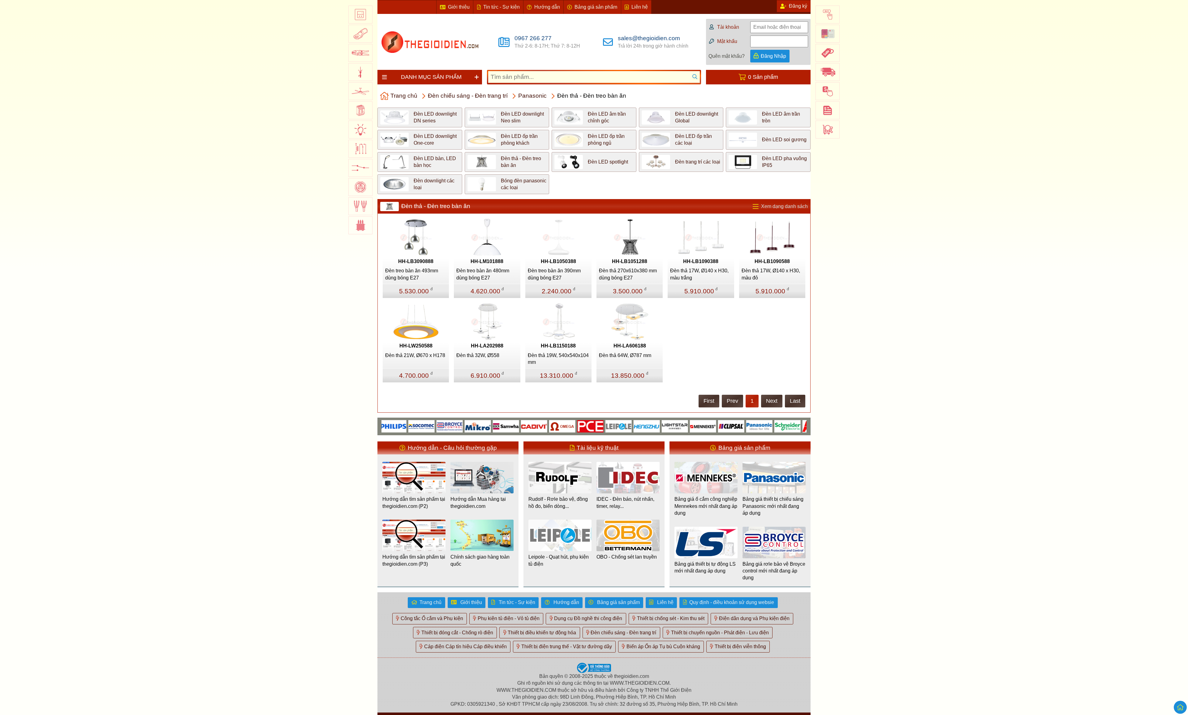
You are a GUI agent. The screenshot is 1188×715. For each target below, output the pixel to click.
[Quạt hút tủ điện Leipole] (596, 425)
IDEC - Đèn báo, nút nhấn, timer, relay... (625, 502)
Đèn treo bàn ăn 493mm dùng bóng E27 (411, 274)
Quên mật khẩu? (726, 56)
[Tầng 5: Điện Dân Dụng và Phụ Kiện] (360, 91)
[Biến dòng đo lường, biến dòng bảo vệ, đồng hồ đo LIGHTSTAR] (652, 425)
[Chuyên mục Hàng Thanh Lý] (828, 53)
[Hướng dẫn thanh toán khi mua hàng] (828, 91)
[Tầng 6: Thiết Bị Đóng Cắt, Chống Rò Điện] (360, 110)
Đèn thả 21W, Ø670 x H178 (415, 355)
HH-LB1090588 (772, 261)
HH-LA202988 (487, 345)
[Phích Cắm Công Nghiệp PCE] (567, 425)
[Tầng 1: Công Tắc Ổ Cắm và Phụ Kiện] (360, 14)
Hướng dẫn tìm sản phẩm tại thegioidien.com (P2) (413, 502)
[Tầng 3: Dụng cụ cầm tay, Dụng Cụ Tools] (360, 53)
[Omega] (539, 425)
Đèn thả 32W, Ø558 (477, 355)
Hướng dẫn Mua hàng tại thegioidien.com (478, 502)
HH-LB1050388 (558, 261)
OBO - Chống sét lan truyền (626, 557)
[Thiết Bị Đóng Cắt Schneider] (764, 425)
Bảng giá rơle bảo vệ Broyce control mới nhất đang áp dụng (773, 571)
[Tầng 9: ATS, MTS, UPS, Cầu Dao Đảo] (360, 168)
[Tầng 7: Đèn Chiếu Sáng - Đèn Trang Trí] (360, 129)
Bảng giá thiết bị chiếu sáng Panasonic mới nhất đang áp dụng (772, 506)
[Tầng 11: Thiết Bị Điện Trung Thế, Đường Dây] (360, 206)
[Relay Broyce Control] (427, 425)
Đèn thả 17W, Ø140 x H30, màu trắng (699, 274)
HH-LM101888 (487, 261)
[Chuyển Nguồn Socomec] (398, 425)
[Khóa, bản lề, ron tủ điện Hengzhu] (624, 425)
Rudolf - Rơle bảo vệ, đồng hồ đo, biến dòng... (558, 502)
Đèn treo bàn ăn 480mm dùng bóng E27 (482, 274)
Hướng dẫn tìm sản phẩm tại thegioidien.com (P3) (413, 560)
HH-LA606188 (629, 345)
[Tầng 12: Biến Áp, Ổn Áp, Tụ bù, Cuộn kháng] (360, 225)
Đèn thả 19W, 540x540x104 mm (558, 359)
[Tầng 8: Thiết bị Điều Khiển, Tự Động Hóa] (360, 149)
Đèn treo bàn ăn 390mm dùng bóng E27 (554, 274)
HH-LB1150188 (558, 345)
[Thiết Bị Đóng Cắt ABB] (793, 425)
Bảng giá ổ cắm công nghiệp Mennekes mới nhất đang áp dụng (705, 506)
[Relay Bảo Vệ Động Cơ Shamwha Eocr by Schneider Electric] (483, 425)
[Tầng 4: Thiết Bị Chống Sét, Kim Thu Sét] (360, 72)
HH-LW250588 (416, 345)
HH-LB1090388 (700, 261)
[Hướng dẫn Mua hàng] (828, 14)
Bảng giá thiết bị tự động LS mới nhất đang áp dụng (705, 567)
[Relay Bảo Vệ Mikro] (455, 425)
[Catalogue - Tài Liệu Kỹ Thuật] (828, 34)
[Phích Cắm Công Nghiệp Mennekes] (680, 425)
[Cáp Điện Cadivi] (511, 425)
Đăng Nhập (773, 56)
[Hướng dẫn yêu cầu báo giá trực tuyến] (828, 110)
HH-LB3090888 (415, 261)
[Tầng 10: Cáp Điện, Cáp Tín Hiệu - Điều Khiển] (360, 187)
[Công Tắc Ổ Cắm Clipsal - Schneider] (708, 425)
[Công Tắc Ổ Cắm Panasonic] (736, 425)
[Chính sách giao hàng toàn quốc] (828, 72)
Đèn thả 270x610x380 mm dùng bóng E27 (628, 274)
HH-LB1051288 (629, 261)
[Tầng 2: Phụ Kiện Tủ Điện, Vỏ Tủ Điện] (360, 34)
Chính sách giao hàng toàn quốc (480, 560)
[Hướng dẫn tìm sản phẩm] (828, 129)
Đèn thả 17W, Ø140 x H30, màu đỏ (771, 274)
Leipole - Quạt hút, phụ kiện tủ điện (558, 560)
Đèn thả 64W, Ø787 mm (625, 355)
